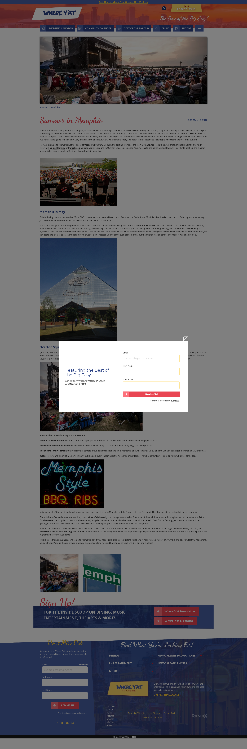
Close (186, 339)
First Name (128, 365)
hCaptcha (175, 401)
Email (125, 352)
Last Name (128, 379)
